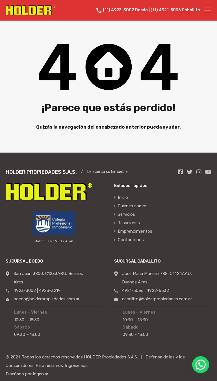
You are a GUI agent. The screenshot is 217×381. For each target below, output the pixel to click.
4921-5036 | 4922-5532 (145, 290)
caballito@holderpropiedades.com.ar (157, 298)
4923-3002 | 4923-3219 (37, 290)
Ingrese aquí (76, 365)
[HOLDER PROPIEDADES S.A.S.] (30, 12)
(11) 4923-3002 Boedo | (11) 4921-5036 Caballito (151, 10)
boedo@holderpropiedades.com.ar (46, 298)
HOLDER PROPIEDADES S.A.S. (41, 172)
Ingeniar (40, 373)
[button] (200, 364)
